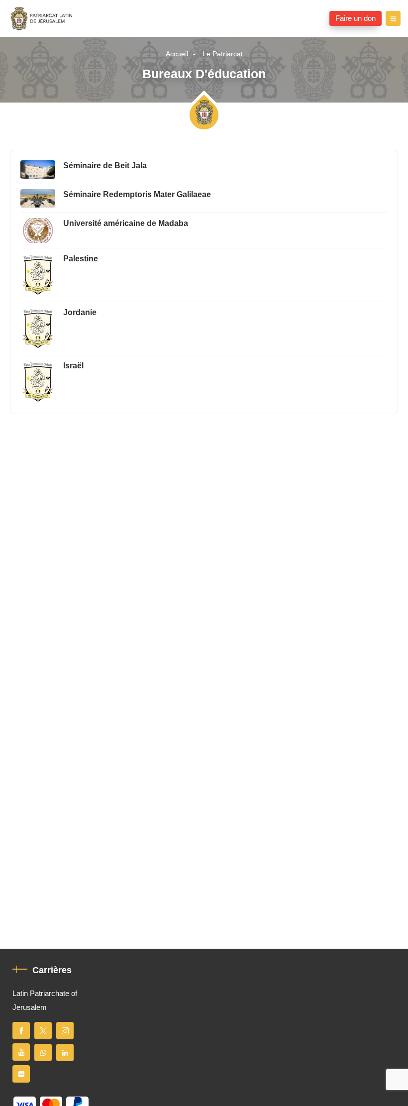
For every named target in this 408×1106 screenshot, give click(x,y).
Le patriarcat (223, 54)
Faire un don (355, 18)
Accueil (177, 54)
